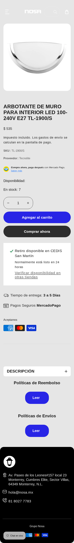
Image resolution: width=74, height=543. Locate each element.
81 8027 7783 (19, 501)
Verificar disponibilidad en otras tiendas (38, 275)
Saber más (16, 170)
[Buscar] (55, 12)
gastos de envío (51, 137)
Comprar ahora (37, 231)
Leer (36, 398)
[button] (7, 12)
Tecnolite (24, 158)
